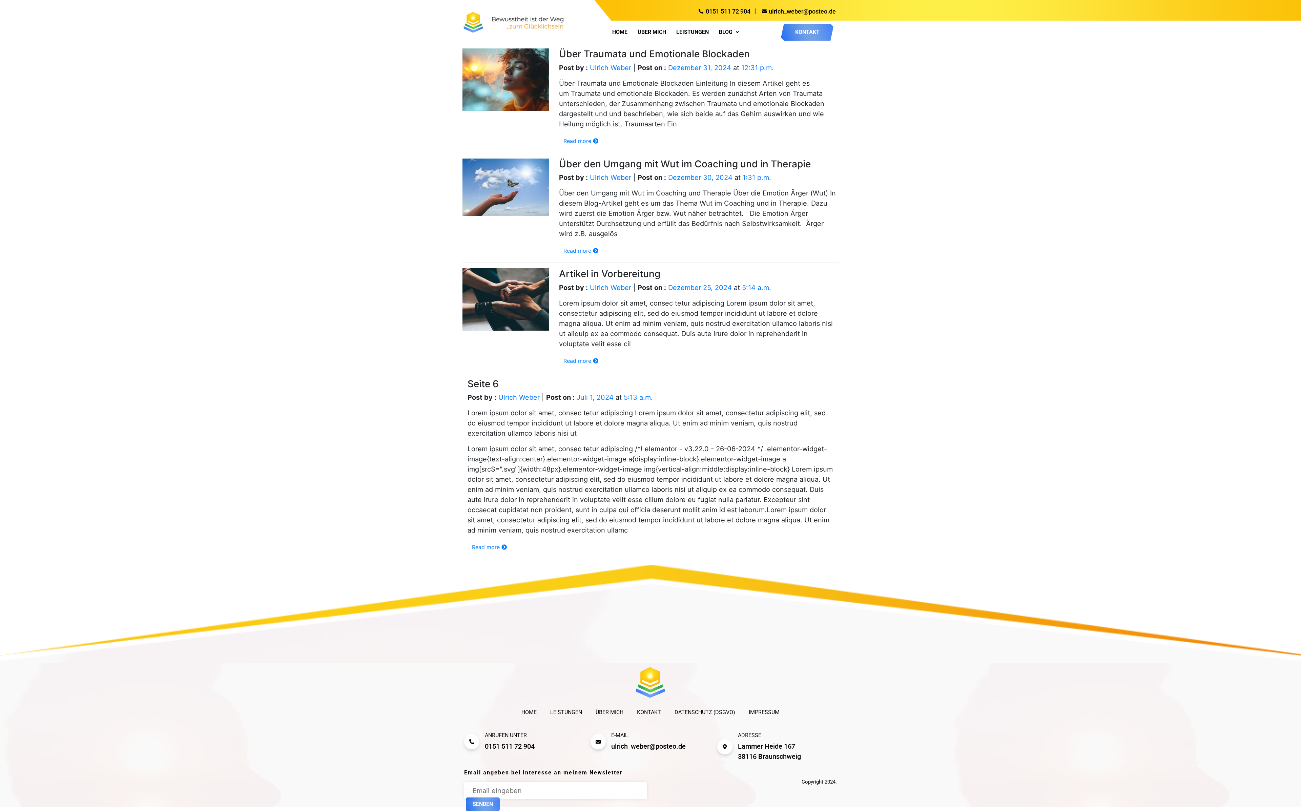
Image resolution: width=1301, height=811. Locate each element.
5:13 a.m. (638, 397)
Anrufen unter (506, 735)
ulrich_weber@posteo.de (648, 746)
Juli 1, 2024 (595, 397)
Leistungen (692, 32)
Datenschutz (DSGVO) (705, 712)
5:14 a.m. (756, 288)
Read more (578, 141)
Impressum (764, 712)
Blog (725, 32)
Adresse (749, 735)
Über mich (652, 32)
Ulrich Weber (610, 68)
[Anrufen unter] (471, 741)
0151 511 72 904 (510, 746)
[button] (729, 32)
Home (619, 32)
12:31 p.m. (757, 68)
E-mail (619, 735)
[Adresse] (724, 746)
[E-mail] (598, 741)
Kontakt (649, 712)
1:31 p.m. (757, 177)
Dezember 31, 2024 (699, 68)
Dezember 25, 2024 (700, 288)
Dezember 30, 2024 (700, 177)
